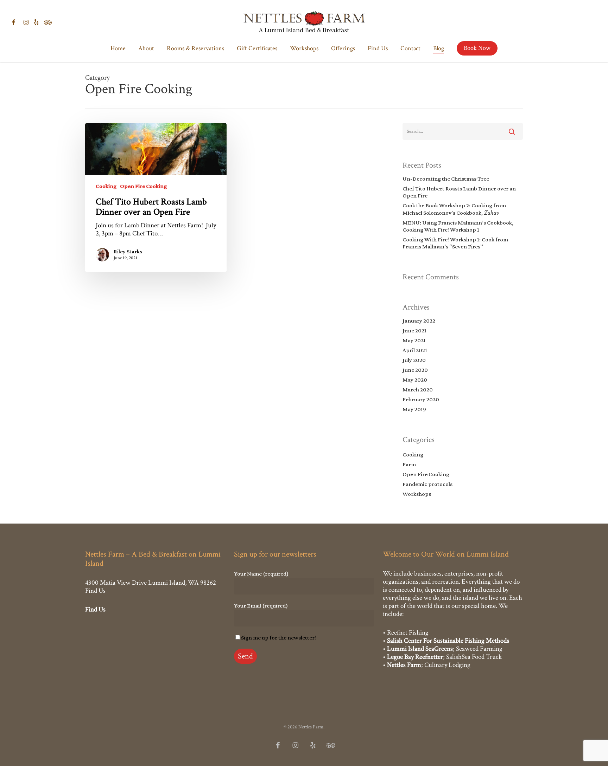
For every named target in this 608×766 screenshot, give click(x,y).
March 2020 (418, 389)
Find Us (95, 590)
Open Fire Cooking (143, 186)
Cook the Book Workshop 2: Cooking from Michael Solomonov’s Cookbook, (454, 209)
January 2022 (419, 320)
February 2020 (421, 399)
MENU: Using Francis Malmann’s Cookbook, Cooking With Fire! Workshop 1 (458, 226)
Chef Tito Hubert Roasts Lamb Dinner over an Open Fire (459, 192)
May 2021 (414, 340)
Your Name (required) (261, 573)
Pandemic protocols (427, 484)
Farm (409, 464)
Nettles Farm (404, 665)
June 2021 (414, 330)
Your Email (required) (261, 605)
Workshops (417, 494)
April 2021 (415, 350)
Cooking (106, 186)
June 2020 (415, 369)
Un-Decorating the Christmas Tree (446, 178)
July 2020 (414, 360)
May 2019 (414, 409)
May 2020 (415, 379)
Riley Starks (128, 251)
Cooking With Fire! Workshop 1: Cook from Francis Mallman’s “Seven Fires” (455, 243)
